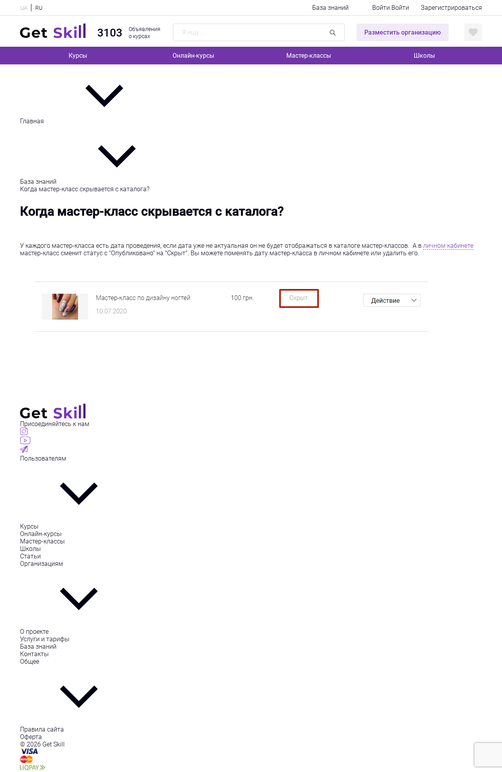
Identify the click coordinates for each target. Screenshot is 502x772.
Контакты (34, 654)
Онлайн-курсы (193, 55)
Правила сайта (42, 729)
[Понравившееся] (473, 32)
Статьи (30, 556)
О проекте (34, 631)
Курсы (78, 55)
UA (23, 8)
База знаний (330, 7)
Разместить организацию (402, 32)
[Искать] (333, 32)
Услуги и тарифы (44, 639)
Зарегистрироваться (451, 7)
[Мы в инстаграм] (24, 433)
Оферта (31, 737)
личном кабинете (448, 245)
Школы (424, 55)
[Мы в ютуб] (25, 442)
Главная (32, 121)
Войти (381, 7)
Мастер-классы (308, 55)
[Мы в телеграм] (24, 451)
